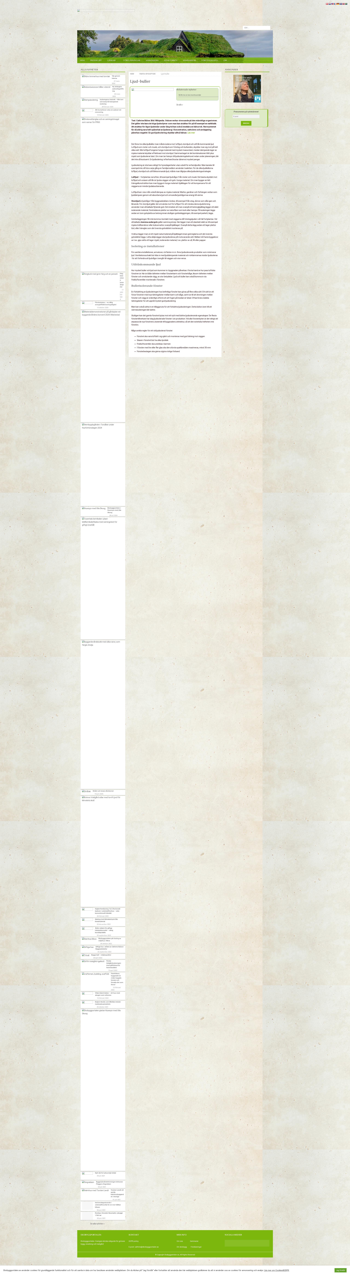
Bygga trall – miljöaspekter (101, 955)
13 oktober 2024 (102, 307)
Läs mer (191, 133)
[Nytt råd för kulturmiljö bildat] (87, 1176)
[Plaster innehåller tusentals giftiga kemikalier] (102, 521)
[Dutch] (329, 4)
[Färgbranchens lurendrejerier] (100, 273)
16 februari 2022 (102, 998)
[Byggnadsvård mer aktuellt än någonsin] (102, 313)
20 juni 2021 (101, 1218)
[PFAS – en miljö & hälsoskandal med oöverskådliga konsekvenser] (102, 121)
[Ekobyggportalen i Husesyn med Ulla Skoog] (93, 508)
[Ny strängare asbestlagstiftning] (96, 87)
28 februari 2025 (107, 107)
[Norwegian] (343, 4)
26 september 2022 (104, 952)
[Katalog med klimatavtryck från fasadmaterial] (87, 922)
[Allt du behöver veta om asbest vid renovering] (87, 113)
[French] (335, 4)
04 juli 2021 (101, 1176)
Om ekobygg (182, 1247)
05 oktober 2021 (102, 1007)
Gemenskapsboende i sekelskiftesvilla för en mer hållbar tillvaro (108, 1205)
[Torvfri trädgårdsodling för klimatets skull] (102, 799)
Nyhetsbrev (170, 60)
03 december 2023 (103, 924)
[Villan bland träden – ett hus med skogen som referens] (87, 996)
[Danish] (327, 4)
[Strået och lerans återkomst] (86, 791)
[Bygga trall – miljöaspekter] (85, 955)
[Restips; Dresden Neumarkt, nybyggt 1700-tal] (87, 1216)
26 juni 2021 (101, 1210)
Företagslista (209, 60)
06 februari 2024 (102, 916)
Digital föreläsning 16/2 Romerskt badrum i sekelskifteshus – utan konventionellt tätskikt (107, 911)
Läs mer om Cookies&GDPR (276, 1270)
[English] (332, 4)
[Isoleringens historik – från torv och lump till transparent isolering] (90, 99)
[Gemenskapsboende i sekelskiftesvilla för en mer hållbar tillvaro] (87, 1206)
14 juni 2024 (99, 794)
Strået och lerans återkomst (103, 791)
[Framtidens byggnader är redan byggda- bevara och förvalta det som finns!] (95, 973)
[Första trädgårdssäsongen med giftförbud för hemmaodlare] (93, 961)
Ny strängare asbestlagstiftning (118, 89)
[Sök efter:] (256, 28)
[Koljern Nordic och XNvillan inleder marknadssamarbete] (87, 1004)
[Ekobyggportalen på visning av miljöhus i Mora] (89, 938)
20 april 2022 (97, 958)
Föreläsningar (131, 60)
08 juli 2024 (113, 515)
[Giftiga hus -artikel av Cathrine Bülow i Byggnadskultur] (88, 947)
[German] (338, 4)
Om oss (180, 1241)
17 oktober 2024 (121, 294)
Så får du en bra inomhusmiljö (190, 95)
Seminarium (189, 60)
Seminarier (194, 1241)
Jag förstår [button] (340, 1270)
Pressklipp (96, 60)
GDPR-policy (133, 1241)
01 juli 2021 (117, 1200)
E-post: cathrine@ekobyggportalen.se (144, 1247)
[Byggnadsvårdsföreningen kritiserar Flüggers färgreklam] (88, 1182)
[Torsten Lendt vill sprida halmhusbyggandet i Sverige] (95, 1190)
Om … (226, 60)
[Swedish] (346, 4)
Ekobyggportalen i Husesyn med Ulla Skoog (114, 510)
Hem (82, 60)
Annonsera (152, 60)
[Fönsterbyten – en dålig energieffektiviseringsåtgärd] (87, 305)
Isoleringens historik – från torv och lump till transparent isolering (111, 102)
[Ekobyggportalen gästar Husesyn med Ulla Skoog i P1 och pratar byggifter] (102, 1012)
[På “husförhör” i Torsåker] (102, 426)
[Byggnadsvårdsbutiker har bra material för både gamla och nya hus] (102, 643)
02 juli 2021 (102, 1187)
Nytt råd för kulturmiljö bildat (105, 1173)
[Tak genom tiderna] (96, 76)
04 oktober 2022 (106, 944)
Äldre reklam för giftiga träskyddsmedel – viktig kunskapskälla (104, 930)
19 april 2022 (112, 970)
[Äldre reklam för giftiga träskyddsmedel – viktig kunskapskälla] (87, 931)
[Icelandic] (340, 4)
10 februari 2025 (102, 115)
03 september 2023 (104, 935)
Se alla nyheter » (97, 1224)
